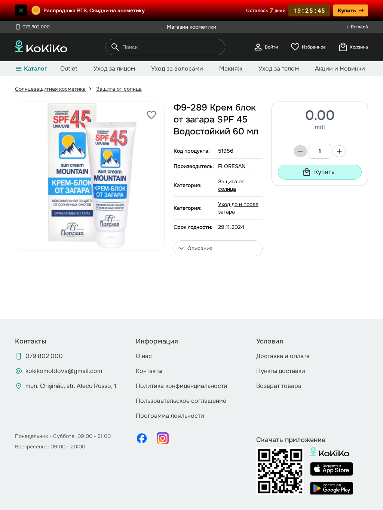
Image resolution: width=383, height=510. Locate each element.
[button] (218, 248)
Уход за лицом (114, 68)
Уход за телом (278, 68)
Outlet (68, 68)
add (339, 151)
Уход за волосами (177, 68)
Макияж (230, 68)
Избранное (308, 47)
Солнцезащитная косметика (50, 88)
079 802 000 (32, 27)
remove (300, 151)
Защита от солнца (119, 88)
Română (359, 27)
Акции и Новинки (340, 68)
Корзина (353, 47)
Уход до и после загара (238, 208)
